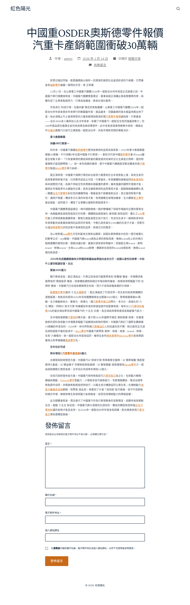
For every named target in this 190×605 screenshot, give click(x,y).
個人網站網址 (52, 530)
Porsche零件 (67, 380)
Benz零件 (80, 331)
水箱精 (80, 292)
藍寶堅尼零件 (57, 292)
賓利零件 (125, 154)
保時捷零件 (56, 227)
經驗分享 (134, 59)
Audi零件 (68, 234)
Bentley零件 (126, 336)
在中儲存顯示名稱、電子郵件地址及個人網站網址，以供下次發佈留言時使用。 (93, 548)
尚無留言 (100, 65)
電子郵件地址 (53, 512)
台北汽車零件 (60, 193)
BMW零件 (61, 168)
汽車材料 (73, 317)
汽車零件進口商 (102, 301)
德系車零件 (113, 336)
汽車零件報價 (113, 116)
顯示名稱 (50, 495)
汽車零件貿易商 (71, 353)
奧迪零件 (70, 340)
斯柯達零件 (81, 150)
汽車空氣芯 (109, 376)
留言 (48, 443)
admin (68, 59)
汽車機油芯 (98, 326)
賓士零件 (138, 198)
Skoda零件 (130, 364)
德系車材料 (137, 179)
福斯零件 (55, 85)
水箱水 (51, 130)
